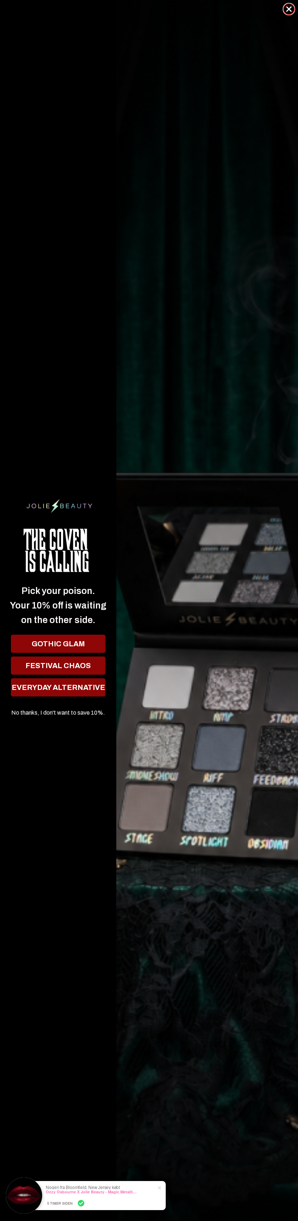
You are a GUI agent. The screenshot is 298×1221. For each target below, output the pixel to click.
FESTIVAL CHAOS (58, 666)
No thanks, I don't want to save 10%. (58, 713)
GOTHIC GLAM (58, 644)
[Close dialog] (288, 9)
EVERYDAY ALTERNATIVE (58, 687)
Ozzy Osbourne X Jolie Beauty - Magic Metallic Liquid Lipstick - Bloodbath (91, 1191)
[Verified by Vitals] (81, 1203)
